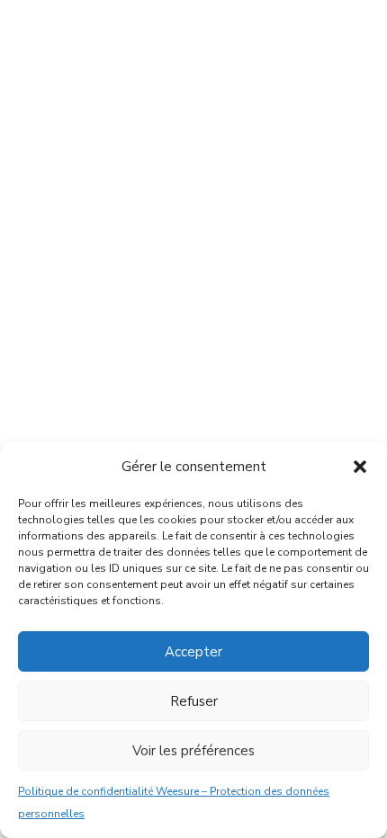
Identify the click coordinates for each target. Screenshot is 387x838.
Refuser (194, 701)
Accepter (193, 652)
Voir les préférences (193, 751)
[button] (360, 467)
